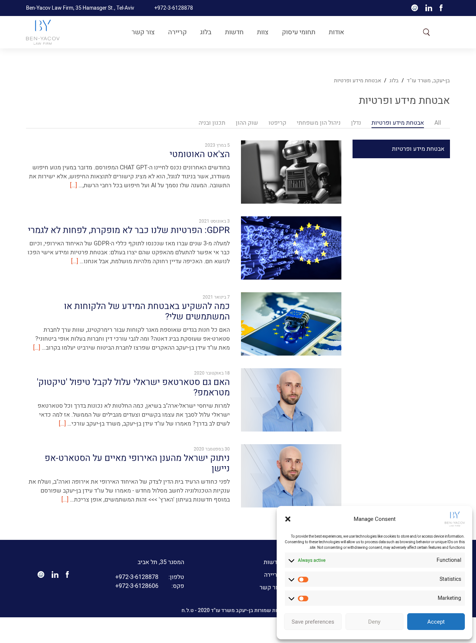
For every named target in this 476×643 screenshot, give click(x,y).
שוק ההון (247, 122)
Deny (374, 622)
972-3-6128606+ (149, 586)
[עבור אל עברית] (443, 32)
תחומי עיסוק (298, 32)
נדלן (356, 122)
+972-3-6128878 (173, 8)
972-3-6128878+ (149, 577)
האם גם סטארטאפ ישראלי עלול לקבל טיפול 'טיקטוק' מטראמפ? (133, 388)
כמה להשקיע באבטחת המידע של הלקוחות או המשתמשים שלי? (147, 312)
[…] (73, 185)
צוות (262, 32)
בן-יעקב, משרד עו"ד (428, 81)
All (437, 122)
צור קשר (143, 32)
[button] (288, 519)
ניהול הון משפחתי (319, 122)
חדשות (234, 32)
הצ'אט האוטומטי (200, 154)
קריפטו (277, 122)
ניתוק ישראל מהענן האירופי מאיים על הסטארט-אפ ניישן (137, 463)
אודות (336, 32)
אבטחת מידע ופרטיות (357, 81)
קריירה (177, 32)
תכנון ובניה (212, 122)
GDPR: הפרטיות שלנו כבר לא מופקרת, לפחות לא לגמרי (129, 230)
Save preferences (313, 622)
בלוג (206, 32)
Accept (436, 622)
